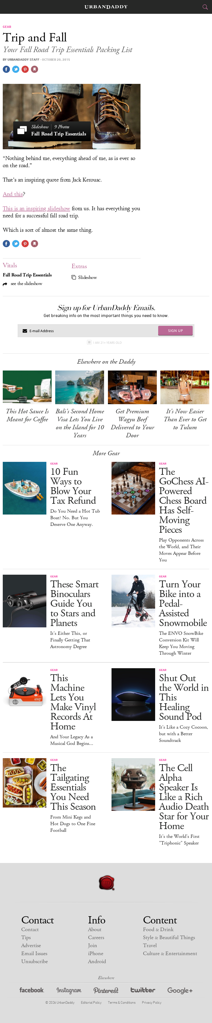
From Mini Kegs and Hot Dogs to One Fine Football (72, 824)
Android (97, 961)
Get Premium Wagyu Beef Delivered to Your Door (132, 423)
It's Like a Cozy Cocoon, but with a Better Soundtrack (183, 734)
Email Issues (34, 953)
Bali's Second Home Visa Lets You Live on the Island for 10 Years (79, 423)
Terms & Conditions (121, 1002)
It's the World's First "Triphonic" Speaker (179, 839)
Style (169, 937)
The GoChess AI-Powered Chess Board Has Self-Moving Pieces (183, 501)
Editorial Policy (91, 1002)
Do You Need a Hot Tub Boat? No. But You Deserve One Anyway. (75, 518)
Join (92, 945)
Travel (150, 945)
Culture (170, 953)
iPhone (95, 953)
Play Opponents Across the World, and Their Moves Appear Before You (181, 550)
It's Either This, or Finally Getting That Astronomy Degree (70, 640)
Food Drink (158, 929)
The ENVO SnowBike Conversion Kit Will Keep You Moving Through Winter (181, 643)
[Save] (34, 69)
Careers (96, 937)
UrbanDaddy (106, 7)
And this (13, 194)
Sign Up (175, 330)
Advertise (31, 945)
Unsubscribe (34, 961)
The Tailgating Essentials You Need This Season (73, 787)
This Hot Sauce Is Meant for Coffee (27, 415)
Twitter (143, 991)
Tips (26, 937)
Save (25, 69)
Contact (30, 929)
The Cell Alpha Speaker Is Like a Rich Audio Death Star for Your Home (184, 797)
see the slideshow (25, 283)
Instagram (69, 991)
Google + (180, 991)
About (94, 929)
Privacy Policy (151, 1002)
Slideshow (87, 277)
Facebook (32, 991)
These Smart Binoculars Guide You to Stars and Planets (74, 604)
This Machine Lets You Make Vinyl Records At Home (73, 702)
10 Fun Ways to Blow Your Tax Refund (73, 486)
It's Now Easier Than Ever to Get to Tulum (184, 419)
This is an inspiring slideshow (36, 208)
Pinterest (106, 991)
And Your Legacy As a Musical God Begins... (71, 740)
